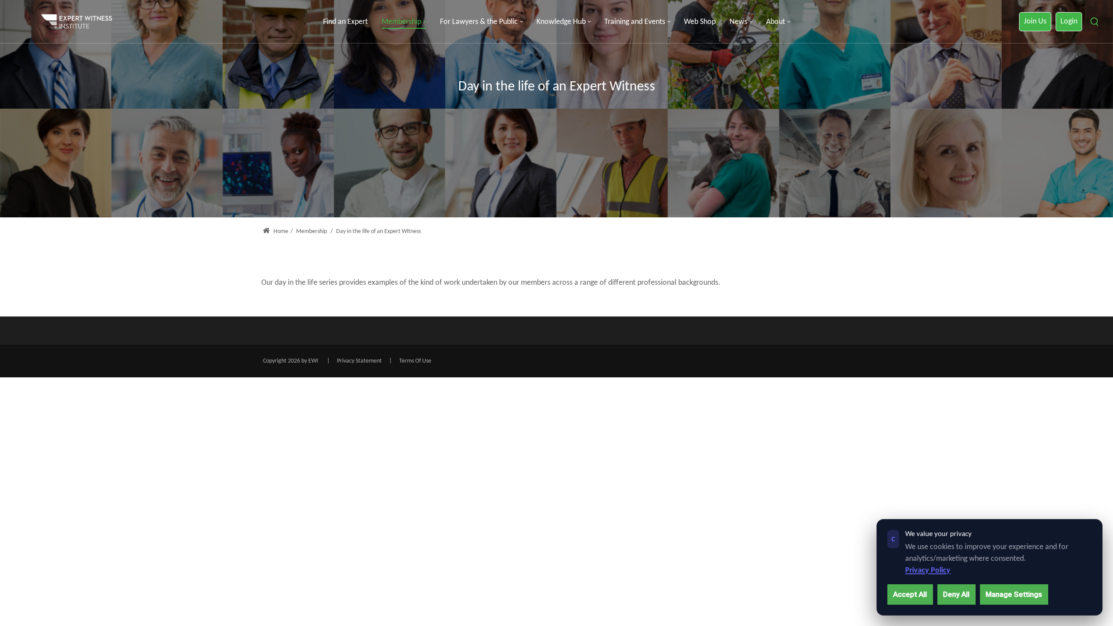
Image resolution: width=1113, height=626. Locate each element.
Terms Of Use (415, 361)
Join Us (1035, 21)
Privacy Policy (927, 570)
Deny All (956, 594)
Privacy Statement (359, 361)
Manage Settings (1014, 594)
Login (1068, 21)
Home (280, 231)
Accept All (910, 594)
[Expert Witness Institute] (76, 21)
